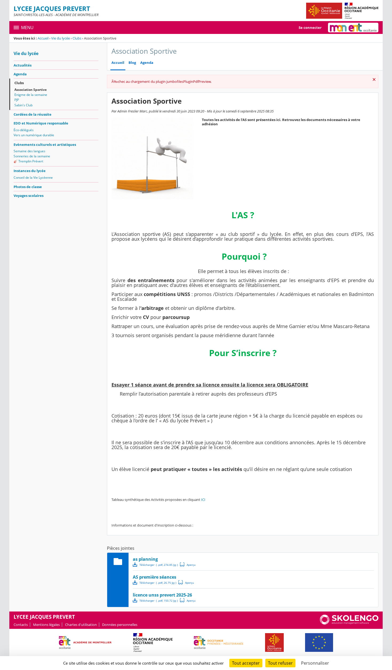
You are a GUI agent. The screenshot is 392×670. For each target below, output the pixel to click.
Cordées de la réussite (32, 114)
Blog (132, 62)
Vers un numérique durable (34, 135)
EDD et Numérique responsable (41, 123)
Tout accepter (246, 663)
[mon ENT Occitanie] (353, 27)
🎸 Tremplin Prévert (28, 161)
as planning (145, 559)
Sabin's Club (23, 105)
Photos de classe (28, 186)
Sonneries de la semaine (32, 156)
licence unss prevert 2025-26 (162, 595)
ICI (203, 499)
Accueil (43, 38)
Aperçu (187, 564)
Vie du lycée (60, 38)
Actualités (22, 65)
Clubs (77, 38)
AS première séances (154, 577)
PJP (16, 100)
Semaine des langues (29, 151)
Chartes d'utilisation (81, 624)
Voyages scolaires (28, 195)
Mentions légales (46, 624)
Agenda (20, 74)
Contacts (21, 624)
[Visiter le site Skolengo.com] (349, 623)
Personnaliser (315, 663)
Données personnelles (119, 624)
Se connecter (310, 27)
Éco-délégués (24, 130)
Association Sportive (30, 89)
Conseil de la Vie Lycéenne (33, 177)
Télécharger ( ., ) (159, 565)
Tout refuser (280, 663)
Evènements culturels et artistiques (45, 144)
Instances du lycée (30, 170)
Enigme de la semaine (30, 94)
